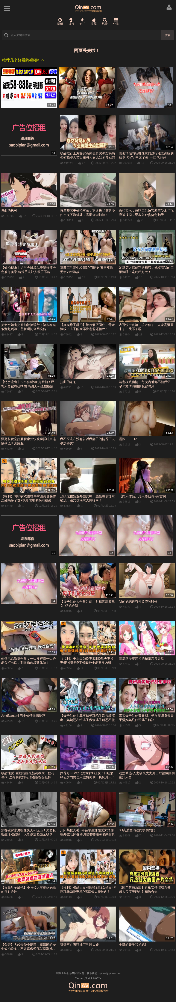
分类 (116, 24)
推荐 (94, 24)
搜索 (167, 35)
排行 (71, 24)
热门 (82, 24)
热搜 (105, 24)
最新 (60, 24)
